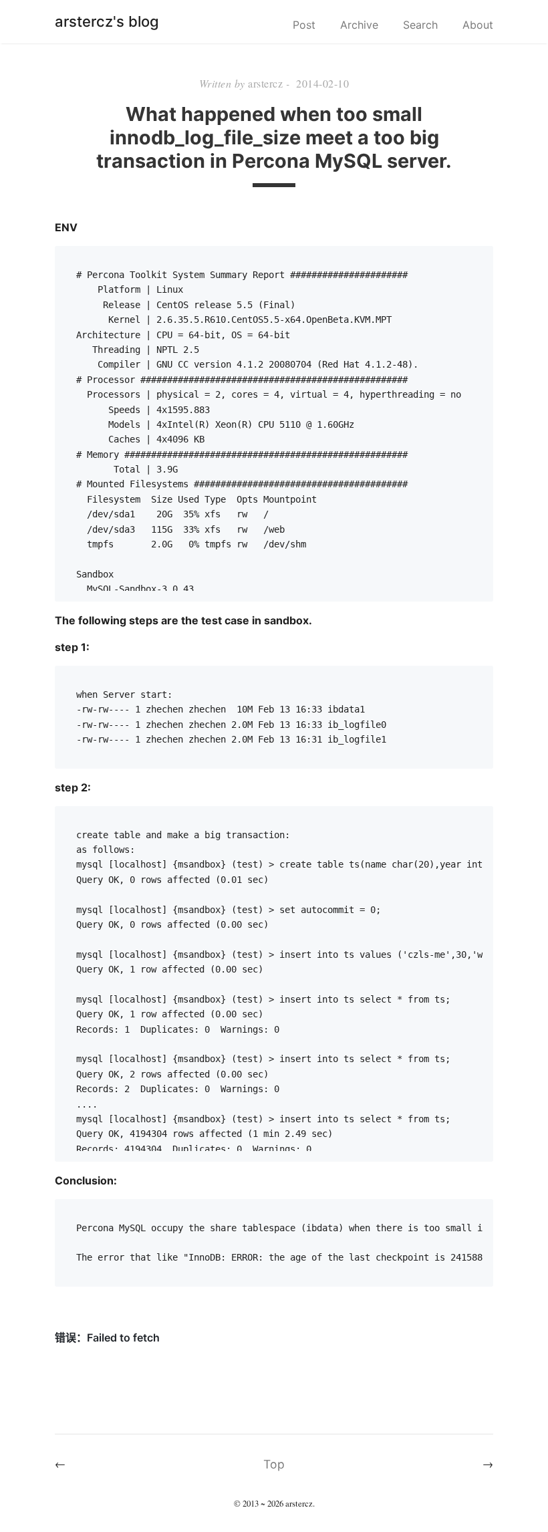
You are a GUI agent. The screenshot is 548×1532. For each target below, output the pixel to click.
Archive (359, 24)
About (477, 24)
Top (274, 1464)
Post (304, 24)
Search (420, 24)
